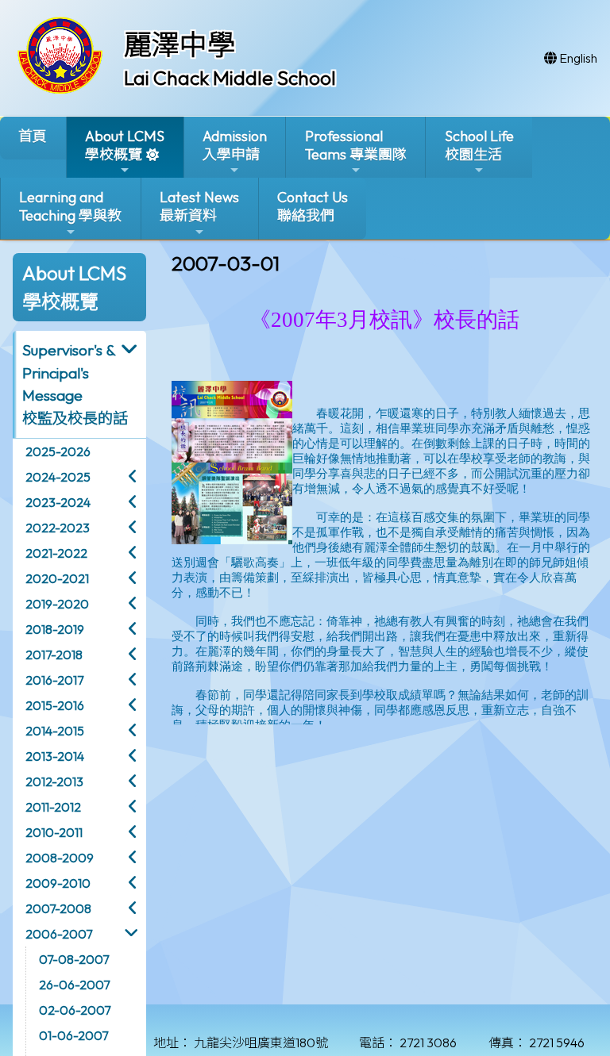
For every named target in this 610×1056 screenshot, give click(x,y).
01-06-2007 (73, 1035)
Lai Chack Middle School (230, 77)
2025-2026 (58, 451)
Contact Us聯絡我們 (312, 206)
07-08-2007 (74, 959)
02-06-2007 (74, 1010)
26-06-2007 (74, 985)
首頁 (32, 136)
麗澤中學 (179, 44)
